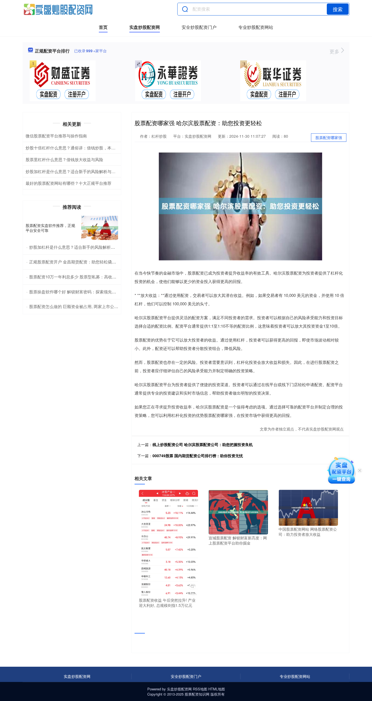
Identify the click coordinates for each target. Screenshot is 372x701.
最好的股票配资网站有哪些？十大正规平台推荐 (68, 183)
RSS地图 (200, 688)
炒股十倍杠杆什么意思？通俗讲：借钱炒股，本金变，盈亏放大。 (85, 147)
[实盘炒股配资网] (58, 9)
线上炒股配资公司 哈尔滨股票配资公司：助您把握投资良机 (203, 444)
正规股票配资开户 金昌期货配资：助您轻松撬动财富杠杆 (80, 262)
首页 (103, 27)
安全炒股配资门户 (199, 27)
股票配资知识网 (197, 694)
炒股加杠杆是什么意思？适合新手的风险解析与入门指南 (77, 171)
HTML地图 (216, 688)
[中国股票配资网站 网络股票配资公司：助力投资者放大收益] (308, 507)
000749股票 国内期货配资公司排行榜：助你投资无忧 (198, 455)
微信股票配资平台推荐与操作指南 (56, 136)
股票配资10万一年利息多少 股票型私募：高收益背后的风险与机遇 (89, 276)
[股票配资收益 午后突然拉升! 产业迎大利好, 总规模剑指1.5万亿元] (168, 542)
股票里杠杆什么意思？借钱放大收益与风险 (64, 159)
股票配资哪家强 (328, 137)
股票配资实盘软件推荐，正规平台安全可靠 (50, 228)
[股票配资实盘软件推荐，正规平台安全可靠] (99, 228)
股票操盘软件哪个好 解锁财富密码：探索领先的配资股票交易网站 (89, 291)
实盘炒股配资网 (144, 27)
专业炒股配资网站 (255, 27)
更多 (335, 51)
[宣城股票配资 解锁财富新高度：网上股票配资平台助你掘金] (238, 511)
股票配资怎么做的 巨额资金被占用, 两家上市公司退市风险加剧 (86, 306)
